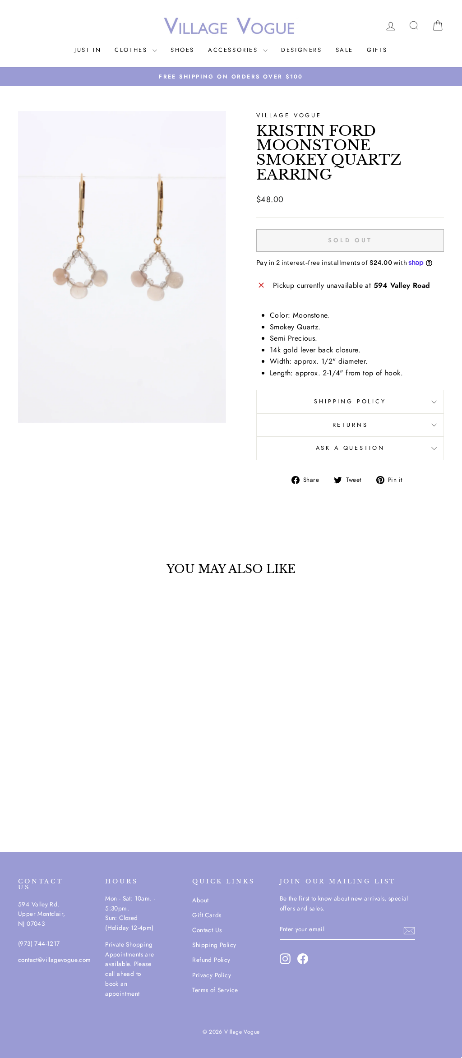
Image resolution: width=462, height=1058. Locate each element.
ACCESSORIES (234, 50)
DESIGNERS (301, 50)
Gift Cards (206, 914)
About (200, 900)
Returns (350, 424)
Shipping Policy (214, 944)
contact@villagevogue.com (54, 959)
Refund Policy (211, 959)
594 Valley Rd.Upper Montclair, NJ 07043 (41, 914)
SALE (344, 50)
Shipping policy (350, 401)
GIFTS (377, 50)
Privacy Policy (211, 974)
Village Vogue (289, 115)
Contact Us (207, 929)
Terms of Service (215, 989)
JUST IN (87, 50)
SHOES (182, 50)
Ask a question (350, 448)
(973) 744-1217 (39, 943)
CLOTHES (132, 50)
